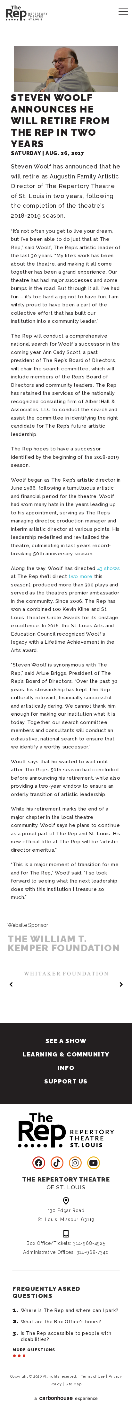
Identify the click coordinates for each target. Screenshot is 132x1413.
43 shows (108, 568)
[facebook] (38, 1162)
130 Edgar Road (66, 1215)
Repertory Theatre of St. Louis (21, 12)
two (73, 576)
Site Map (73, 1384)
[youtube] (93, 1162)
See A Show (66, 1040)
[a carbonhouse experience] (66, 1398)
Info (66, 1067)
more (86, 576)
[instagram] (75, 1162)
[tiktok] (57, 1162)
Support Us (65, 1081)
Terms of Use (93, 1376)
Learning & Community (65, 1054)
